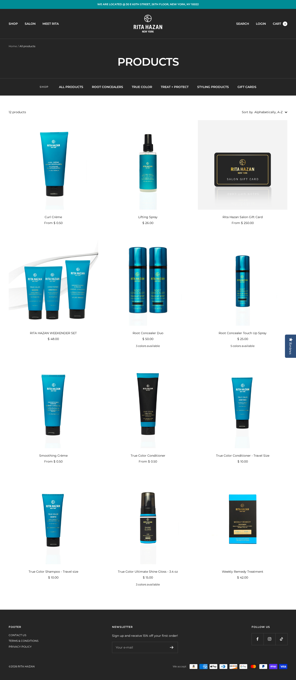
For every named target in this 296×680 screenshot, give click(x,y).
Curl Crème (53, 217)
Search (242, 24)
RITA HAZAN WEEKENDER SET (53, 333)
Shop (13, 24)
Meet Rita (50, 24)
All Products (71, 87)
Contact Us (17, 635)
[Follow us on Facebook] (257, 639)
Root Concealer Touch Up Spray (243, 333)
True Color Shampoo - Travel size (53, 572)
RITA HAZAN (26, 666)
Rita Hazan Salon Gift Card (243, 217)
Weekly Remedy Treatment (242, 572)
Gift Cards (246, 87)
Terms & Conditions (23, 640)
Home (13, 46)
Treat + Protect (175, 87)
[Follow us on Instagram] (269, 639)
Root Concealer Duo (148, 333)
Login (261, 24)
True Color (142, 87)
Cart (279, 24)
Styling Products (213, 87)
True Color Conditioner (148, 456)
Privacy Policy (20, 646)
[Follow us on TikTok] (281, 639)
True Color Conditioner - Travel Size (242, 456)
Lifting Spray (148, 217)
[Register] (172, 647)
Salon (30, 24)
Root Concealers (107, 87)
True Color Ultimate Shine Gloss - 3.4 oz (148, 572)
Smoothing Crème (53, 456)
